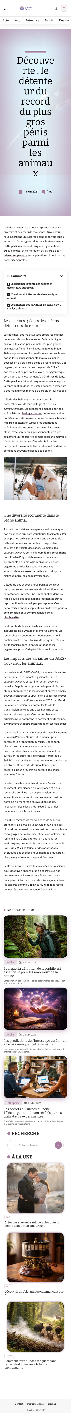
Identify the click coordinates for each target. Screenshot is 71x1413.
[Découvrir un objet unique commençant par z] (35, 1258)
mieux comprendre (15, 255)
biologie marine (31, 413)
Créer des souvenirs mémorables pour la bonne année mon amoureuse (32, 1224)
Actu (49, 191)
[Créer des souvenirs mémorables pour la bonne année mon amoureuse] (35, 1188)
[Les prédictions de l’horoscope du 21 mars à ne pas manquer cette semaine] (35, 1009)
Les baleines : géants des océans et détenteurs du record (29, 285)
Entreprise (13, 1103)
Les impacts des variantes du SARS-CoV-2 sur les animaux (34, 306)
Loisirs (10, 962)
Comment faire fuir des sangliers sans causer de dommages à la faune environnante (30, 1364)
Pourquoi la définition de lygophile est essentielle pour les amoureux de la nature (32, 972)
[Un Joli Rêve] (26, 8)
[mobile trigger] (7, 8)
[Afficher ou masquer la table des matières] (45, 276)
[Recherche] (55, 8)
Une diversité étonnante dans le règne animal (32, 296)
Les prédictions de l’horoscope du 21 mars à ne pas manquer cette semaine (35, 1042)
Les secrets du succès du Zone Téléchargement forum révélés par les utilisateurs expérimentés (33, 1112)
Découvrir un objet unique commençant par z (34, 1293)
